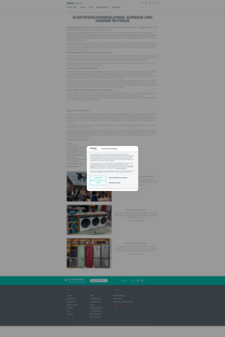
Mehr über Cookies (114, 182)
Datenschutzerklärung (121, 168)
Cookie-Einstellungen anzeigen (118, 177)
